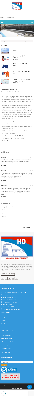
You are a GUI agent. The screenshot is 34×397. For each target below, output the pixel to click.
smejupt (3, 157)
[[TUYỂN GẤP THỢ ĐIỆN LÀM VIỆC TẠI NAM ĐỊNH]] (6, 58)
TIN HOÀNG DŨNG (12, 41)
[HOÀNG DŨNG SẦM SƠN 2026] (6, 51)
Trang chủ (5, 41)
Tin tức (3, 323)
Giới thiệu (4, 320)
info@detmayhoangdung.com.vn (12, 140)
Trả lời (31, 157)
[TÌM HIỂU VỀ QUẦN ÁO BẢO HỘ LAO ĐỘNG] (6, 74)
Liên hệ (3, 326)
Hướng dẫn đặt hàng (6, 335)
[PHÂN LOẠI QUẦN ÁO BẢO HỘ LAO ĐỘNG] (6, 66)
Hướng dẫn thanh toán (7, 338)
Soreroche (4, 185)
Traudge (3, 170)
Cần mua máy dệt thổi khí (9, 90)
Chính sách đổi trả (6, 345)
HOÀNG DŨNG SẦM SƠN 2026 (20, 49)
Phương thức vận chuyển (7, 341)
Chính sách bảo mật (6, 348)
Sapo (10, 385)
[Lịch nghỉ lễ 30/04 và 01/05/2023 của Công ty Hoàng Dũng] (6, 81)
